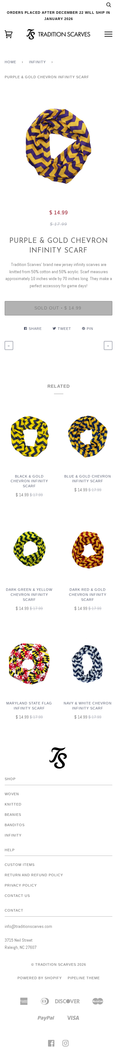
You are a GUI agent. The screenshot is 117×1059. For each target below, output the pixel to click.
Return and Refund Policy (34, 875)
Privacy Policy (21, 885)
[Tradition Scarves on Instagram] (65, 1045)
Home (10, 62)
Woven (12, 794)
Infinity (37, 62)
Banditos (15, 825)
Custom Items (20, 865)
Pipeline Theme (84, 978)
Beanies (13, 814)
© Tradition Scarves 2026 (58, 964)
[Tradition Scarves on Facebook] (51, 1045)
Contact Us (17, 896)
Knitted (13, 804)
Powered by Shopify (39, 978)
